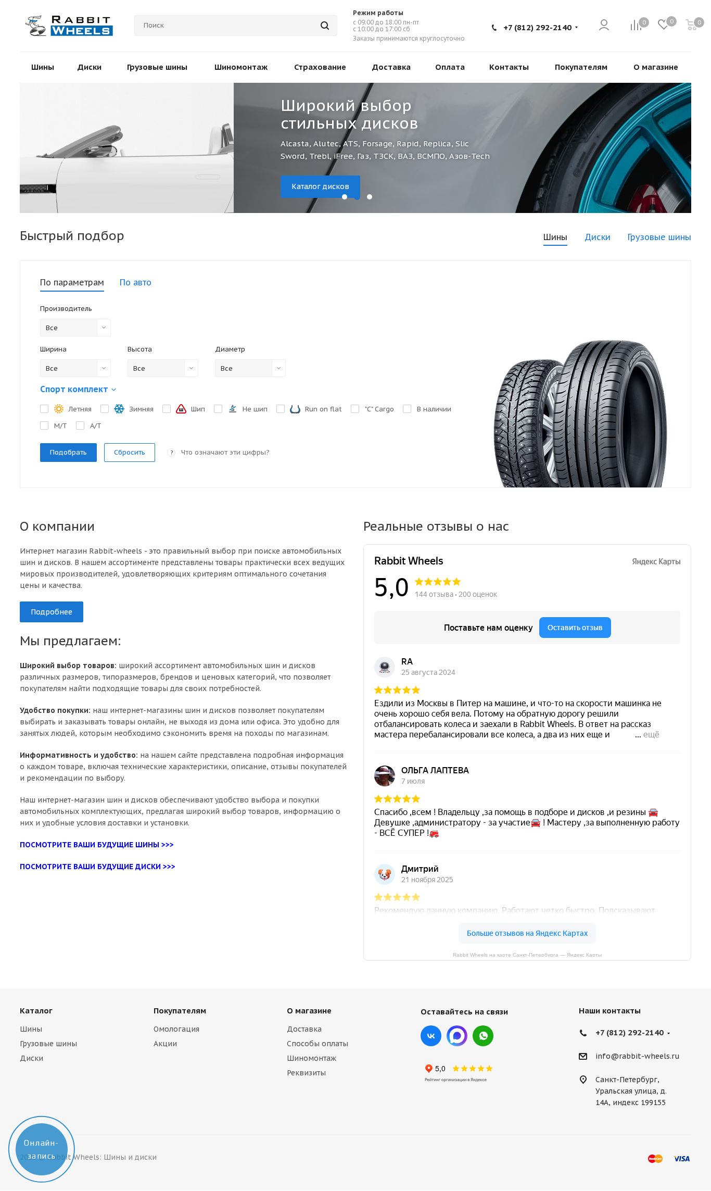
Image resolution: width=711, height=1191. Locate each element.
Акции (165, 1043)
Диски (31, 1058)
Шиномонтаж (311, 1058)
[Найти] (324, 25)
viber (483, 1035)
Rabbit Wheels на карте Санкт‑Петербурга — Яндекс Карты (527, 954)
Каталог (36, 1011)
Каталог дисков (106, 186)
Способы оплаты (317, 1043)
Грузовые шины (48, 1043)
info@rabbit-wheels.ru (637, 1056)
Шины (31, 1029)
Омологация (176, 1029)
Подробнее (51, 612)
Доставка (304, 1029)
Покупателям (180, 1011)
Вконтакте (431, 1035)
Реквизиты (306, 1072)
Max (457, 1035)
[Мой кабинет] (604, 26)
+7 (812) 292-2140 (537, 27)
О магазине (309, 1011)
